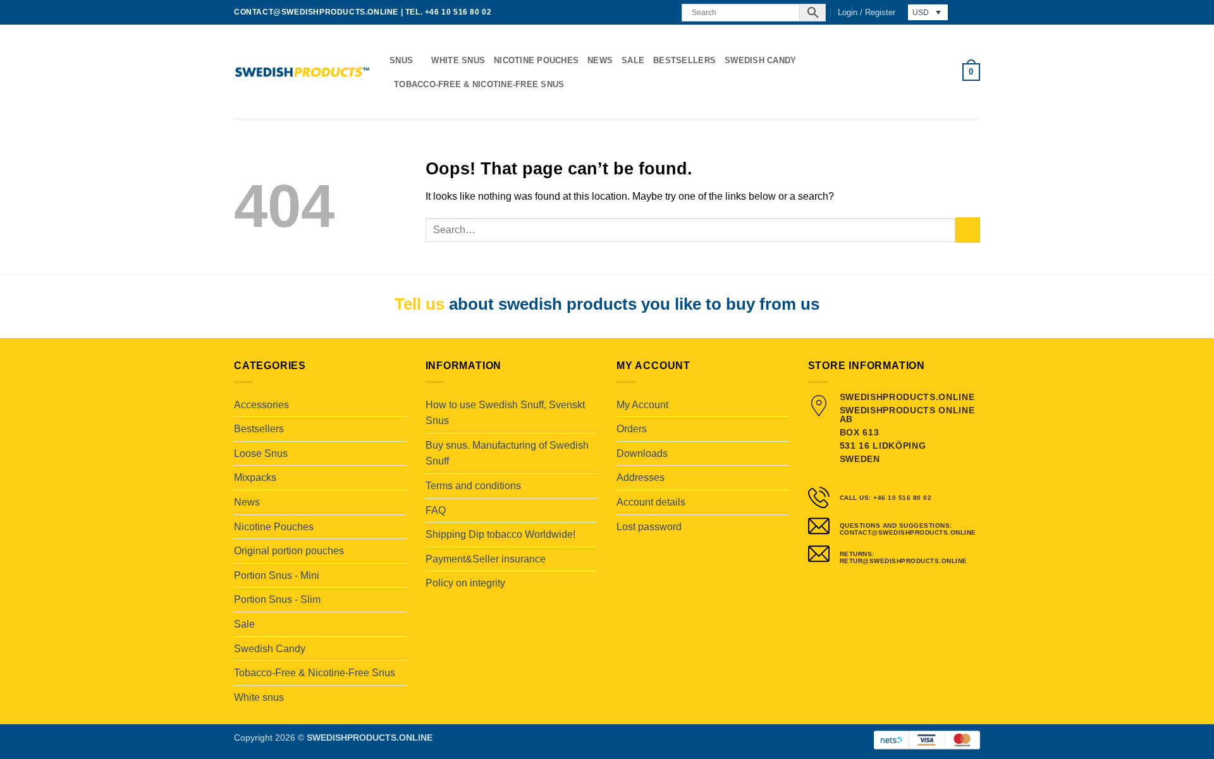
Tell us (420, 304)
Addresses (640, 477)
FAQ (436, 510)
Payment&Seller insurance (486, 559)
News (600, 60)
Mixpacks (255, 477)
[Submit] (967, 229)
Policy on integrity (465, 583)
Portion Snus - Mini (276, 575)
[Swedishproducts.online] (302, 72)
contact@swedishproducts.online (316, 12)
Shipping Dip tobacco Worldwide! (500, 534)
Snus (401, 60)
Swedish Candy (760, 60)
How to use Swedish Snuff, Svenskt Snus (505, 413)
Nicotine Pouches (536, 60)
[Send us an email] (652, 12)
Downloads (642, 453)
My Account (642, 404)
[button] (866, 12)
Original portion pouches (289, 550)
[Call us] (664, 12)
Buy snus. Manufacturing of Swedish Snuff (507, 453)
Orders (631, 428)
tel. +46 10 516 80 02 (448, 12)
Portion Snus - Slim (277, 599)
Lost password (649, 526)
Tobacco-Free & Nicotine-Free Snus (479, 84)
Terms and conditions (473, 485)
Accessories (261, 404)
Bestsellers (684, 60)
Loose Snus (261, 453)
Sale (633, 60)
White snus (458, 60)
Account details (650, 502)
